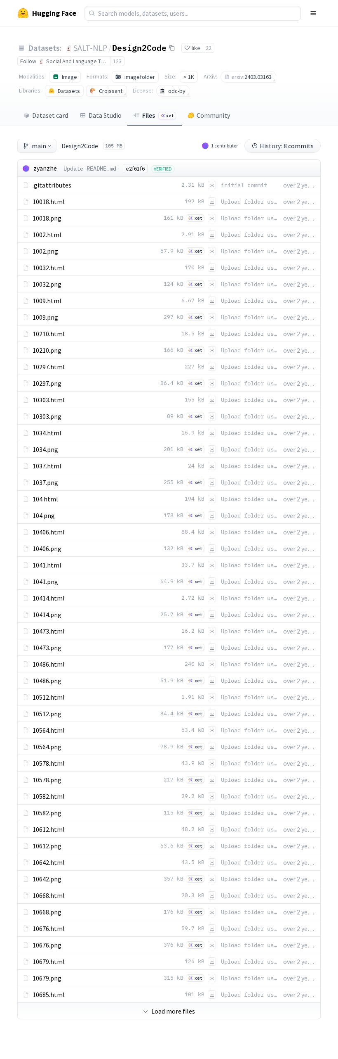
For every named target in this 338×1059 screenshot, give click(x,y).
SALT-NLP (90, 48)
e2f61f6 (135, 168)
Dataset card (50, 115)
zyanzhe (45, 168)
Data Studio (105, 115)
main (39, 146)
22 (208, 48)
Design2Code (139, 47)
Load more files (173, 1011)
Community (213, 115)
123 (117, 61)
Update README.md (89, 168)
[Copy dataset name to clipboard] (172, 48)
